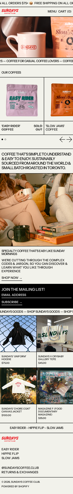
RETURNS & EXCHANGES (20, 472)
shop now (10, 278)
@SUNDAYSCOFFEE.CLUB (20, 468)
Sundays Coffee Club (25, 481)
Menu (52, 11)
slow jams (10, 458)
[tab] (2, 139)
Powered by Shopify (15, 486)
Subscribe (10, 302)
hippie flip (10, 454)
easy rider (10, 449)
